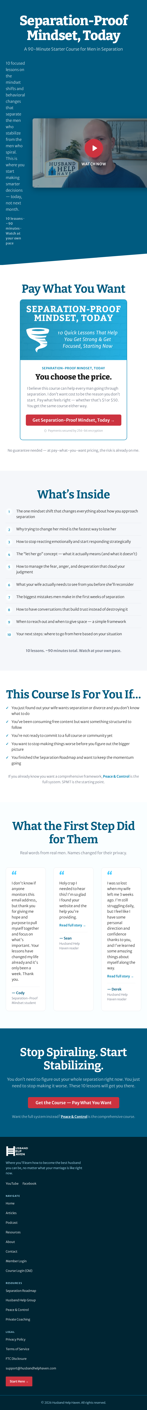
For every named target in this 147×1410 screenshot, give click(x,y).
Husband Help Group (21, 1300)
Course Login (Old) (19, 1271)
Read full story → (72, 925)
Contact (11, 1251)
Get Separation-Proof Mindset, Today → (74, 420)
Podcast (12, 1222)
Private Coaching (18, 1319)
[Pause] (39, 181)
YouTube (12, 1183)
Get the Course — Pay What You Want (74, 1102)
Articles (11, 1213)
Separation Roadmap (21, 1291)
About (10, 1242)
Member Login (16, 1261)
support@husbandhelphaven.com (31, 1368)
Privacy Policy (15, 1339)
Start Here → (19, 1381)
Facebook (29, 1183)
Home (10, 1203)
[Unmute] (137, 181)
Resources (13, 1232)
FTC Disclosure (16, 1359)
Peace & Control (116, 776)
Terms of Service (17, 1349)
